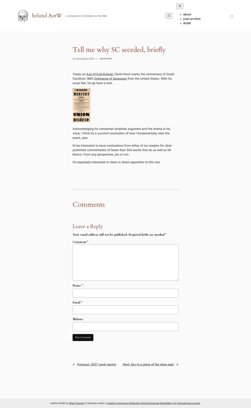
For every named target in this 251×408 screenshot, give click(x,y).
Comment (80, 242)
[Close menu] (179, 6)
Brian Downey (77, 403)
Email (77, 302)
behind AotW (47, 15)
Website (78, 319)
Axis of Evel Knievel (99, 74)
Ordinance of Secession (110, 78)
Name (78, 286)
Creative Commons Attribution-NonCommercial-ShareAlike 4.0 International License (153, 403)
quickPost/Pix (106, 58)
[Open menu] (168, 16)
